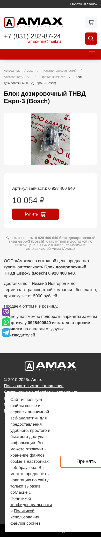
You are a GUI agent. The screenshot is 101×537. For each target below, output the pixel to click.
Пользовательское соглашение (33, 386)
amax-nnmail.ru (44, 42)
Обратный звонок (83, 4)
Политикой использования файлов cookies (25, 517)
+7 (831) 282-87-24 (32, 36)
